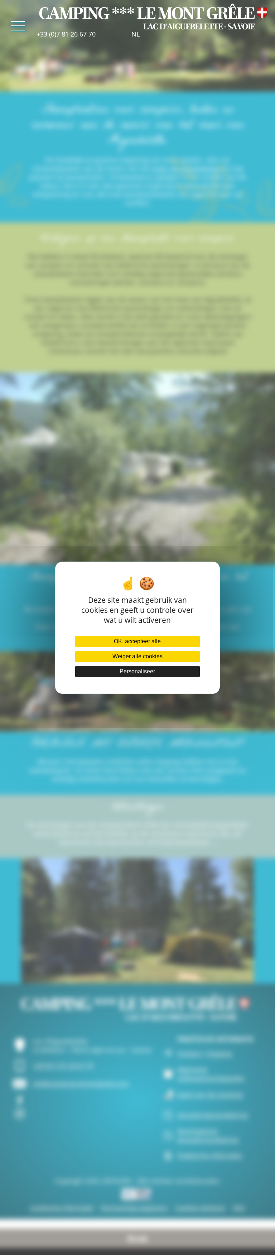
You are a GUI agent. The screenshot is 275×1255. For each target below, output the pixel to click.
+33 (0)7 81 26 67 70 (66, 34)
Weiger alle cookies (137, 656)
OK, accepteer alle (137, 641)
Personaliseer (137, 671)
